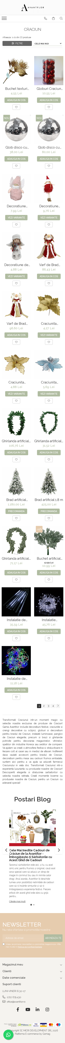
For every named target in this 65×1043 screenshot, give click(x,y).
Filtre (18, 43)
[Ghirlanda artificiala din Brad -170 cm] (16, 540)
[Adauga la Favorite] (16, 107)
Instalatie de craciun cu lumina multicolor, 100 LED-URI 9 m (16, 679)
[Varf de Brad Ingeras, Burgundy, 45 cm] (48, 246)
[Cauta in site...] (61, 18)
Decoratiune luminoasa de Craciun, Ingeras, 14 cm (16, 206)
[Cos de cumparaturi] (53, 18)
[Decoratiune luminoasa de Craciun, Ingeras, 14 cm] (16, 188)
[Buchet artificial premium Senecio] (48, 540)
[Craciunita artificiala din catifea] (48, 305)
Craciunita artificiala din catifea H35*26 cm (16, 382)
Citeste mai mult (17, 901)
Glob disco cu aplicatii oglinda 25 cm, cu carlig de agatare (48, 147)
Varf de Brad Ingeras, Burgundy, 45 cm (48, 265)
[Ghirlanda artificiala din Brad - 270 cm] (16, 423)
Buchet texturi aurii (16, 89)
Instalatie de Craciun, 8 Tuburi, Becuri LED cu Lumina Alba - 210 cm (16, 620)
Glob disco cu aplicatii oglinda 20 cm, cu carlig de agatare (16, 147)
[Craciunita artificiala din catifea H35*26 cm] (16, 364)
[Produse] (5, 19)
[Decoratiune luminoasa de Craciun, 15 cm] (48, 188)
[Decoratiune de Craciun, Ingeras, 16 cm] (16, 246)
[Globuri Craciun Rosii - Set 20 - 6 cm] (48, 70)
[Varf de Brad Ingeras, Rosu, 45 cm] (16, 305)
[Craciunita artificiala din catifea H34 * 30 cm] (48, 364)
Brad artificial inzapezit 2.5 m (16, 500)
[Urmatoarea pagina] (58, 706)
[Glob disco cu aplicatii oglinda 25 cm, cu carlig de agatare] (48, 129)
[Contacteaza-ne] (45, 18)
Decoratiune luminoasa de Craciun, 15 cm (49, 206)
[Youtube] (27, 1010)
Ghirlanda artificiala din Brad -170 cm (16, 559)
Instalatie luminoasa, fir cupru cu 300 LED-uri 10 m (48, 620)
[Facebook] (18, 1010)
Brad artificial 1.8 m (49, 500)
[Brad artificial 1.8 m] (48, 481)
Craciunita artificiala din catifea (48, 324)
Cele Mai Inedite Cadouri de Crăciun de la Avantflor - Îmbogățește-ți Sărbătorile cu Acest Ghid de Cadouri (30, 855)
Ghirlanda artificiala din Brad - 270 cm (16, 441)
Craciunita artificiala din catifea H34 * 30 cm (49, 382)
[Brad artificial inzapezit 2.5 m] (16, 481)
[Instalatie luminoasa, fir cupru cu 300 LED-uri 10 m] (48, 601)
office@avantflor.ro (15, 1001)
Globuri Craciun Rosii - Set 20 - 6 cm (48, 89)
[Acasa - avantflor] (32, 7)
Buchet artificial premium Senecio (49, 559)
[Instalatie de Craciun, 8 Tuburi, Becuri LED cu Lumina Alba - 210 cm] (16, 601)
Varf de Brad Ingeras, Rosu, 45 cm (16, 324)
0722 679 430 (13, 997)
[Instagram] (47, 1010)
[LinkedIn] (37, 1010)
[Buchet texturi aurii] (16, 70)
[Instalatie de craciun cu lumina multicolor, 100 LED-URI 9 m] (16, 660)
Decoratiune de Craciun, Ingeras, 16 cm (16, 265)
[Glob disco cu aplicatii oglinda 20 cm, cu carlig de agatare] (16, 129)
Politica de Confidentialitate (30, 947)
